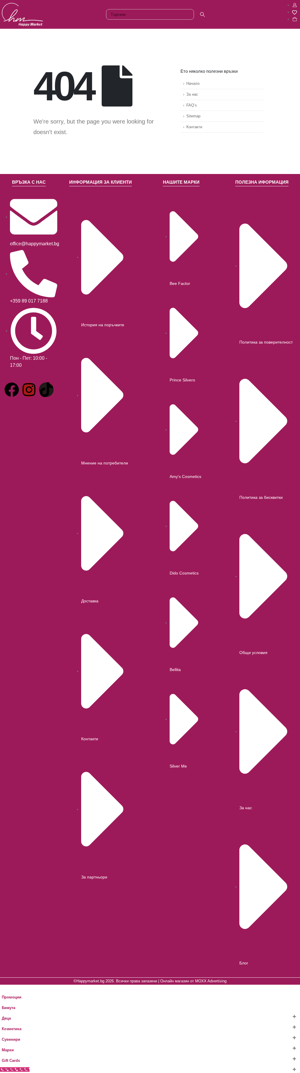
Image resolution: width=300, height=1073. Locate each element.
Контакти (194, 127)
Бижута (8, 1008)
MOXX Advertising (210, 981)
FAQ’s (191, 105)
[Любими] (294, 12)
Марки (8, 1050)
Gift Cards (11, 1061)
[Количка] (294, 19)
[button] (3, 988)
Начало (193, 84)
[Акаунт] (294, 5)
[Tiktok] (46, 389)
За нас (192, 94)
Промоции (11, 997)
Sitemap (193, 116)
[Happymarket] (22, 14)
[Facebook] (11, 389)
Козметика (11, 1029)
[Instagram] (29, 389)
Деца (6, 1018)
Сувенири (11, 1039)
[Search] (202, 14)
